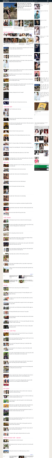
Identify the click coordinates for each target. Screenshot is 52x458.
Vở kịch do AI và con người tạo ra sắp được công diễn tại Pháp (20, 203)
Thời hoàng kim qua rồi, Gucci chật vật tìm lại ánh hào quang (20, 219)
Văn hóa (6, 162)
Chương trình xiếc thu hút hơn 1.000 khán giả (17, 181)
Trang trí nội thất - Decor (12, 437)
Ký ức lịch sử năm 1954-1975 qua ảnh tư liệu (17, 212)
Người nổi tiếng (8, 32)
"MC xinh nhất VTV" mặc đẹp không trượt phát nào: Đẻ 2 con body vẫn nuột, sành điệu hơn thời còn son (25, 5)
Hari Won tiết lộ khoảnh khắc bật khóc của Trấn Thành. (19, 152)
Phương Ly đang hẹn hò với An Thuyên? (16, 92)
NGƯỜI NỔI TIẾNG (39, 128)
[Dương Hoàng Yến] (30, 36)
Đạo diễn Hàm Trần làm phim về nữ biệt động (17, 195)
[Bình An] (27, 35)
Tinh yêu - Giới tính (9, 331)
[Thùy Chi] (16, 35)
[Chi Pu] (20, 35)
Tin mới (36, 2)
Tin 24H (37, 126)
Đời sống (6, 388)
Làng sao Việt (7, 106)
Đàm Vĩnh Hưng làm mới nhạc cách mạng (16, 186)
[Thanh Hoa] (23, 35)
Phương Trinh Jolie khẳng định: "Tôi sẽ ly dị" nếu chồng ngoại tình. (21, 147)
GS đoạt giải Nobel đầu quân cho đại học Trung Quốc (19, 311)
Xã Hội (5, 285)
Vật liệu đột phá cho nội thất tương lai (16, 440)
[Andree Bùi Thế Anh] (13, 35)
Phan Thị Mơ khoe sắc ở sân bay (15, 109)
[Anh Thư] (11, 35)
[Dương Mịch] (4, 35)
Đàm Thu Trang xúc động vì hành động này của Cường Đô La (20, 143)
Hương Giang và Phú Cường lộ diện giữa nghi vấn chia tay (19, 135)
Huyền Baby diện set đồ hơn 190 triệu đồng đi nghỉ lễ (19, 253)
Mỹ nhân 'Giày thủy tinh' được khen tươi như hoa (18, 102)
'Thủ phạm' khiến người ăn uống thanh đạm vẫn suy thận (19, 433)
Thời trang (7, 217)
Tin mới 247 (38, 164)
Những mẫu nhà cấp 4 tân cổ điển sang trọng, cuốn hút (19, 450)
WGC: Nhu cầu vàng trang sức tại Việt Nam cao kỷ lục (19, 287)
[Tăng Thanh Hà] (7, 35)
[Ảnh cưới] (30, 33)
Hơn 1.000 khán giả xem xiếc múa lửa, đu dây (17, 169)
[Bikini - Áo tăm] (18, 35)
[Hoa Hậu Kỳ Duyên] (9, 35)
